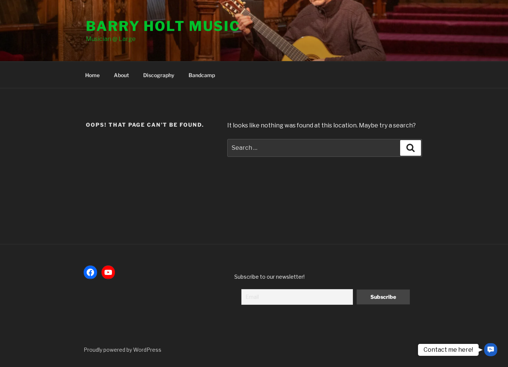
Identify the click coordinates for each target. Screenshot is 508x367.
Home (92, 75)
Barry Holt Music (163, 26)
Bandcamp (202, 75)
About (121, 75)
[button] (490, 349)
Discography (158, 75)
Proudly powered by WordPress (122, 350)
